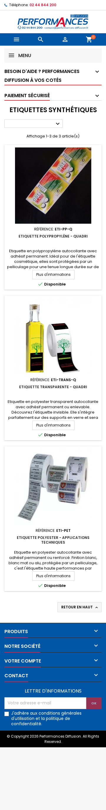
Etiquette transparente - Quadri (53, 386)
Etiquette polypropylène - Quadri (53, 236)
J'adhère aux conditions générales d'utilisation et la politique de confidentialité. (46, 718)
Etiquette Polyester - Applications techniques (53, 540)
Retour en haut (80, 607)
